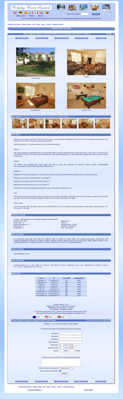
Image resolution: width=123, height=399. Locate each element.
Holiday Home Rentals (14, 24)
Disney (43, 24)
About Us (40, 15)
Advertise (31, 15)
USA (33, 24)
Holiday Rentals (26, 24)
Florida (38, 24)
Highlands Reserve (57, 24)
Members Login (20, 15)
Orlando (48, 24)
